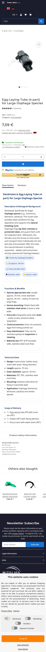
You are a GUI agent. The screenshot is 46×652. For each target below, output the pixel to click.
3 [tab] (24, 87)
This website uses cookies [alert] (23, 577)
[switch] (7, 618)
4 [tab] (26, 87)
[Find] (41, 21)
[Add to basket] (4, 38)
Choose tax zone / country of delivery (17, 133)
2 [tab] (22, 87)
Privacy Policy (6, 611)
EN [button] (14, 14)
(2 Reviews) (16, 108)
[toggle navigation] (3, 1)
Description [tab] (8, 185)
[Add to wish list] (39, 44)
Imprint (16, 611)
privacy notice (18, 533)
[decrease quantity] (4, 156)
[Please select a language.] (9, 8)
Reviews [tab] (22, 185)
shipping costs (24, 130)
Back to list (8, 31)
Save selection (23, 645)
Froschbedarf (16, 117)
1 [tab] (19, 87)
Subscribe (35, 544)
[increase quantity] (41, 156)
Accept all (23, 639)
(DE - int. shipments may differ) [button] (13, 146)
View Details (23, 649)
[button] (21, 14)
